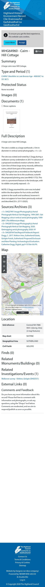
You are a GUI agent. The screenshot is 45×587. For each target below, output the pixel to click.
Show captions (9, 106)
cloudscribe (23, 577)
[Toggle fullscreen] (40, 257)
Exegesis (19, 571)
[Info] (4, 266)
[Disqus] (23, 446)
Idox (28, 571)
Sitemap (22, 566)
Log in (22, 580)
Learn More (10, 43)
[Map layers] (4, 257)
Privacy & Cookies (22, 563)
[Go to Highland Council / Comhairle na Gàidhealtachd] (12, 5)
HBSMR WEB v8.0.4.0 (27, 574)
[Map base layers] (4, 262)
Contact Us (22, 557)
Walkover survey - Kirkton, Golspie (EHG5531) (20, 379)
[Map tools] (4, 271)
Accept (22, 43)
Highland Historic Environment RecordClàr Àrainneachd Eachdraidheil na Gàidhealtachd (15, 19)
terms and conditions (27, 307)
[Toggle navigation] (40, 13)
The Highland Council (30, 584)
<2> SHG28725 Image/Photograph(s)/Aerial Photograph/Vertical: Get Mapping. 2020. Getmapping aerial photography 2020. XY (20, 227)
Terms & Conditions (22, 560)
